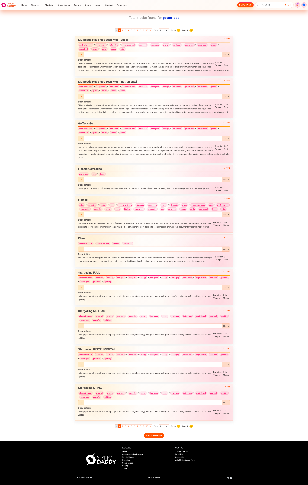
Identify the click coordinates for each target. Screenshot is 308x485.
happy (165, 278)
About (98, 5)
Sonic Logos (64, 5)
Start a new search (154, 435)
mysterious (139, 209)
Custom (77, 5)
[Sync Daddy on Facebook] (304, 5)
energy (166, 45)
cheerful (99, 278)
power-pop (189, 45)
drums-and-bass (198, 205)
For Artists (122, 5)
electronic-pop (222, 205)
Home (24, 5)
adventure (92, 205)
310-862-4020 (181, 451)
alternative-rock (128, 45)
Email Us (179, 454)
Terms (149, 478)
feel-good (154, 278)
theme (102, 174)
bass (112, 205)
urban (122, 49)
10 (147, 30)
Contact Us (179, 457)
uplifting (107, 282)
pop (162, 209)
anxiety (103, 205)
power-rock (202, 45)
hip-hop (127, 209)
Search (288, 5)
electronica (85, 209)
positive (224, 278)
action (81, 205)
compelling (152, 205)
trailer (104, 49)
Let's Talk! (245, 5)
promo (213, 45)
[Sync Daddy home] (8, 5)
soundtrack (83, 49)
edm (211, 205)
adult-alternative (85, 45)
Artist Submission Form (185, 460)
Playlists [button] (49, 5)
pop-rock (213, 278)
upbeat (113, 49)
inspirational (201, 278)
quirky (192, 209)
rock (93, 174)
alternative (114, 45)
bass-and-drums (125, 205)
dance (163, 205)
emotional (143, 45)
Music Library (128, 457)
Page (156, 30)
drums (184, 205)
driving (110, 278)
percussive (152, 209)
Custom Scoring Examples (133, 454)
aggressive (101, 45)
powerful (96, 282)
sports (94, 49)
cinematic (140, 205)
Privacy (158, 478)
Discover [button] (35, 5)
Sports (88, 5)
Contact (109, 5)
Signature (126, 460)
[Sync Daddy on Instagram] (297, 5)
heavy (118, 209)
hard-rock (177, 45)
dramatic (174, 205)
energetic (155, 45)
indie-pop (175, 278)
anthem (116, 243)
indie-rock (187, 278)
